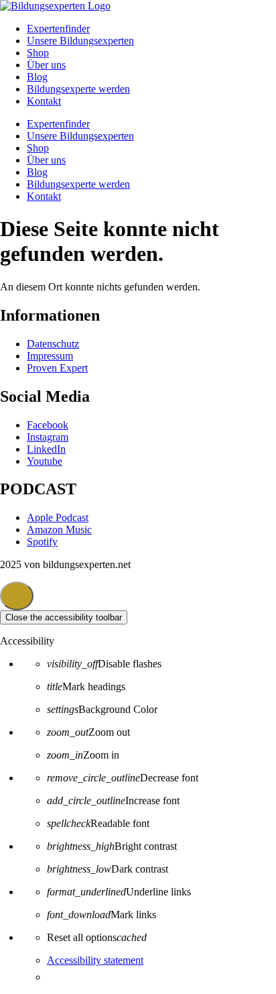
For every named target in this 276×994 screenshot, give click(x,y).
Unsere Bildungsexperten (80, 40)
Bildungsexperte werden (78, 89)
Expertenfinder (58, 28)
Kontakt (44, 101)
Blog (37, 76)
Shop (38, 52)
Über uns (46, 64)
